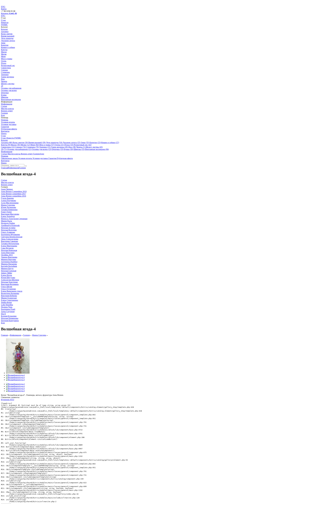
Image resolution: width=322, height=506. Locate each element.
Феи (3, 79)
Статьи (4, 106)
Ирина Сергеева (39, 335)
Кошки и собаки (8, 47)
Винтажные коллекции (11, 99)
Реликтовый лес (8, 65)
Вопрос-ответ (7, 111)
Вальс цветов (6, 34)
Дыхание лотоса (8, 41)
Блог (3, 115)
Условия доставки (8, 124)
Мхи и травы (6, 59)
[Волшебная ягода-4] (18, 373)
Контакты (5, 131)
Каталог (4, 29)
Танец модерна (7, 77)
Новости (4, 22)
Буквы (4, 95)
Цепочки (5, 93)
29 (2, 86)
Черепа (4, 81)
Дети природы (7, 38)
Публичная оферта (9, 129)
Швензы (4, 97)
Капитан (4, 45)
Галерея (4, 113)
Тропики (5, 74)
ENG (3, 16)
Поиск (4, 133)
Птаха (3, 63)
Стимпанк (5, 72)
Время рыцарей (7, 36)
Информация (6, 104)
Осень (3, 61)
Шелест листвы (7, 84)
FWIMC (4, 25)
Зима (3, 43)
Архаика (4, 31)
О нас (3, 20)
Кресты (4, 50)
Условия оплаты (8, 122)
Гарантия (5, 127)
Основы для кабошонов (11, 88)
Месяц (4, 54)
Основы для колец (9, 90)
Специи (4, 70)
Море (3, 56)
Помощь (4, 120)
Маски (4, 52)
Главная (4, 335)
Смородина (6, 68)
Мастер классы (7, 108)
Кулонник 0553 (7, 400)
